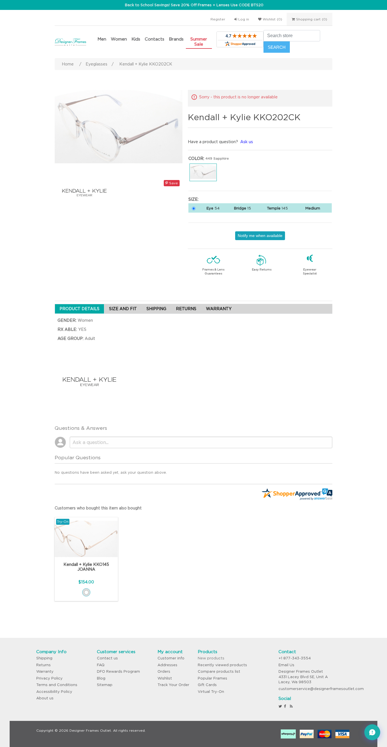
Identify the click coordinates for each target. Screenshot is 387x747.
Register (217, 19)
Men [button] (101, 39)
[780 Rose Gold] (86, 592)
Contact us (107, 658)
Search (277, 47)
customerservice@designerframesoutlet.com (321, 689)
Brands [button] (176, 39)
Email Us (286, 665)
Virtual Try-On (211, 691)
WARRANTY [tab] (218, 308)
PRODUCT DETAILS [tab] (79, 308)
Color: (196, 158)
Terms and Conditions (56, 685)
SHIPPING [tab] (156, 308)
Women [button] (119, 39)
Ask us (246, 141)
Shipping (44, 658)
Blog (101, 678)
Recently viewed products (222, 665)
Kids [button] (135, 39)
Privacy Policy (49, 678)
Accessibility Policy (54, 691)
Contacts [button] (154, 39)
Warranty (45, 671)
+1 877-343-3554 (294, 658)
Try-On (63, 521)
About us (45, 698)
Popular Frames (212, 678)
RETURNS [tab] (186, 308)
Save (173, 183)
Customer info (171, 658)
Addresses (167, 665)
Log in (243, 19)
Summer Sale (198, 41)
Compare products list (219, 671)
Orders (164, 671)
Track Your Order (173, 685)
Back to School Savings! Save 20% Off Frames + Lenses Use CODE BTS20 (194, 5)
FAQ (101, 665)
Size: (193, 199)
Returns (43, 665)
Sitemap (104, 685)
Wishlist (165, 678)
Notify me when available (260, 235)
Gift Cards (207, 685)
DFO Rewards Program (118, 671)
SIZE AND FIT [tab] (123, 308)
